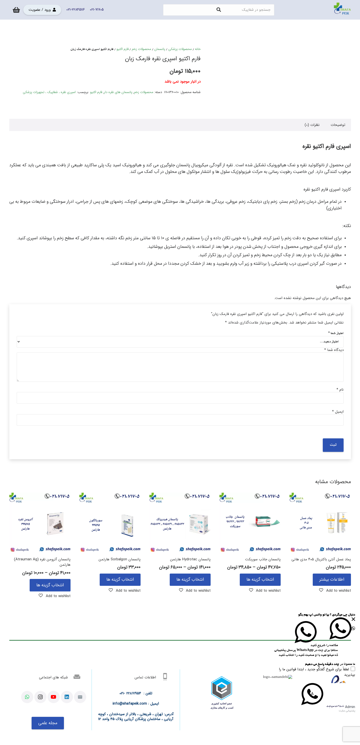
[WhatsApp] (27, 697)
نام (340, 390)
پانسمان (159, 49)
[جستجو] (219, 9)
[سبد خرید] (16, 10)
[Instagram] (40, 697)
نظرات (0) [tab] (312, 125)
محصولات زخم (141, 49)
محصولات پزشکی (180, 49)
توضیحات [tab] (338, 125)
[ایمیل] (80, 697)
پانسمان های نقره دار (118, 92)
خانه (198, 49)
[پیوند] (342, 9)
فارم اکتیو (123, 49)
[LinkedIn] (67, 697)
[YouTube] (54, 697)
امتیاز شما (336, 333)
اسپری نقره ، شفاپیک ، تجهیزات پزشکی (49, 92)
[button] (335, 590)
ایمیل (338, 412)
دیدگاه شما (334, 350)
